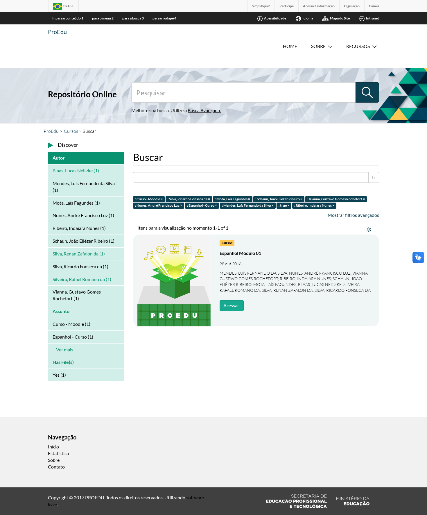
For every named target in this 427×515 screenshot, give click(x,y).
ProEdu (57, 31)
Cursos (71, 131)
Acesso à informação (319, 6)
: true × (284, 205)
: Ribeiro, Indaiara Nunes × (314, 205)
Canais (374, 6)
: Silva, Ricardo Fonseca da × (189, 199)
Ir (373, 177)
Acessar (231, 305)
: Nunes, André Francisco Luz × (158, 205)
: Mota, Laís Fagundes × (232, 199)
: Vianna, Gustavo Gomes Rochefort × (336, 199)
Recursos (358, 46)
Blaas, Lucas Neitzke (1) (76, 170)
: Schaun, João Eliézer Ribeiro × (278, 199)
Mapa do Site (340, 18)
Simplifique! (261, 6)
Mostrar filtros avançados (353, 215)
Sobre (318, 46)
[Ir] (367, 92)
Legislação (352, 6)
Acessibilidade (275, 18)
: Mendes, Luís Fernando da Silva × (247, 205)
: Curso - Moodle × (149, 199)
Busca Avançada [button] (204, 110)
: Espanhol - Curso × (202, 205)
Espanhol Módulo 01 (240, 253)
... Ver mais (63, 349)
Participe (286, 6)
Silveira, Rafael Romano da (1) (82, 279)
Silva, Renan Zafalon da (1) (79, 253)
